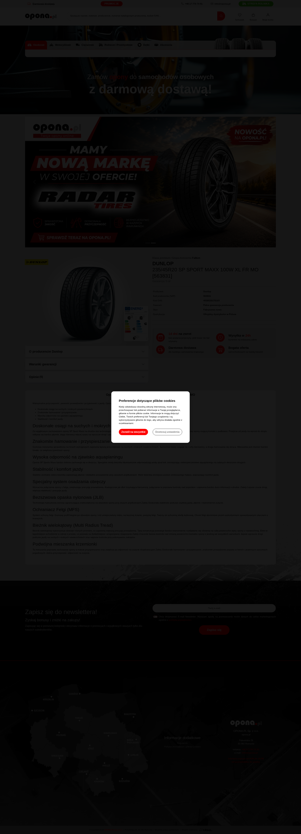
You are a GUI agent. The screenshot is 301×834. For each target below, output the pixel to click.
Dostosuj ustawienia (167, 432)
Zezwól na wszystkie (133, 432)
